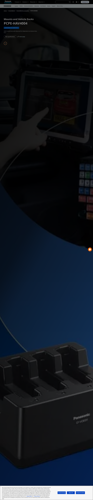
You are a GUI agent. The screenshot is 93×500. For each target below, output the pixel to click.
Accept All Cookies (80, 492)
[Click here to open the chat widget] (90, 249)
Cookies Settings (61, 492)
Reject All (71, 492)
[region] (46, 493)
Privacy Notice (37, 496)
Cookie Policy (29, 496)
